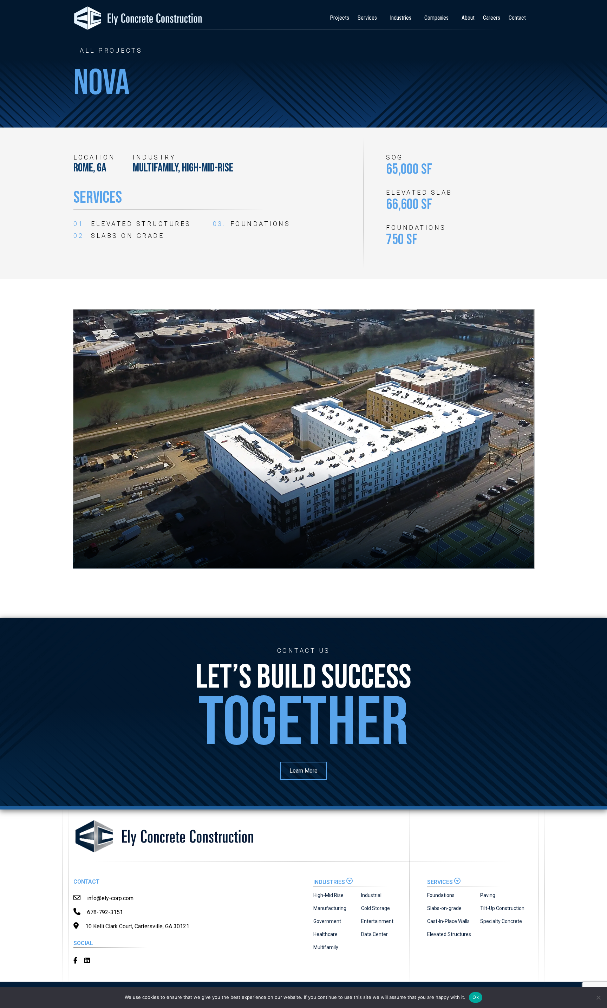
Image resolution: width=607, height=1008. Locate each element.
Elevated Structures (449, 934)
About (468, 17)
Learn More (303, 770)
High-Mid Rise (328, 895)
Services (367, 17)
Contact (517, 17)
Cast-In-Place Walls (448, 921)
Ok (475, 997)
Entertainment (377, 921)
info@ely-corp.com (109, 898)
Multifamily (325, 947)
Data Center (374, 934)
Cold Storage (375, 908)
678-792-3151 (104, 912)
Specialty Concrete (501, 921)
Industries (400, 17)
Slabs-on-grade (444, 908)
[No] (598, 997)
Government (327, 921)
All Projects (111, 50)
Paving (487, 895)
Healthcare (325, 934)
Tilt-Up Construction (502, 908)
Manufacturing (329, 908)
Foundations (441, 895)
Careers (491, 17)
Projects (339, 17)
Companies (436, 17)
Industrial (371, 895)
